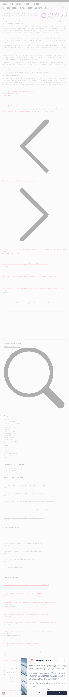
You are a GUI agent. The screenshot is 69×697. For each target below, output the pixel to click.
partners (38, 665)
